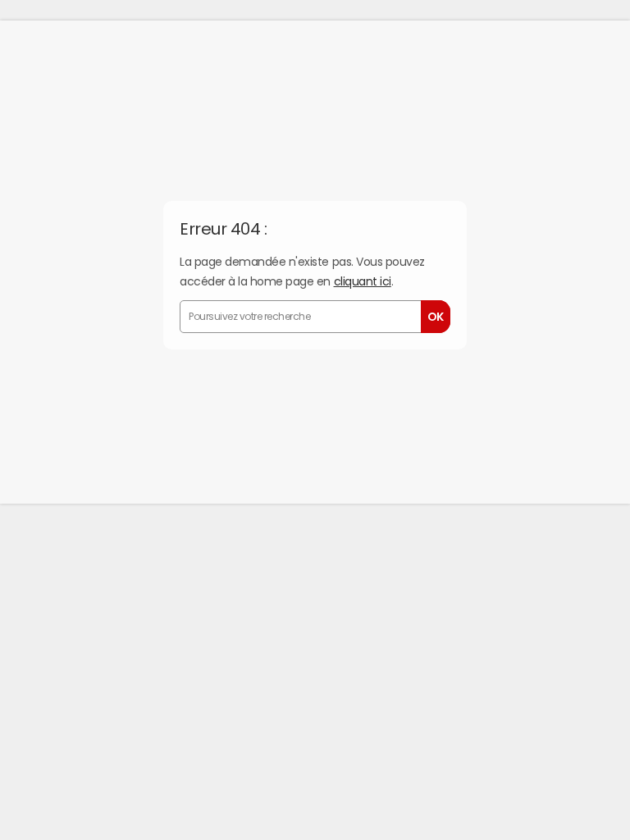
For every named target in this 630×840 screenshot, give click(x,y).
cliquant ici (362, 281)
